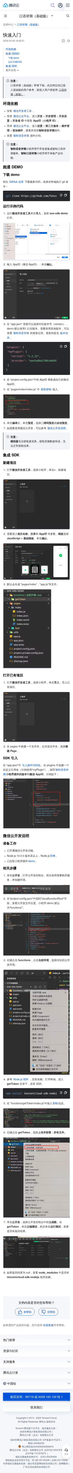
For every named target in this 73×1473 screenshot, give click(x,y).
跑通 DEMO (12, 53)
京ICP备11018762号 (35, 1453)
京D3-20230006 (48, 1456)
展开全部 (11, 70)
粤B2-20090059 (36, 1443)
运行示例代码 (15, 61)
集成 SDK (11, 66)
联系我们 (36, 1407)
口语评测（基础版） (34, 15)
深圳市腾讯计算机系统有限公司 (26, 1439)
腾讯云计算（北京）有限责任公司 (26, 1449)
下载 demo (13, 57)
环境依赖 (11, 49)
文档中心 (8, 24)
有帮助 (27, 1312)
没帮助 (51, 1312)
